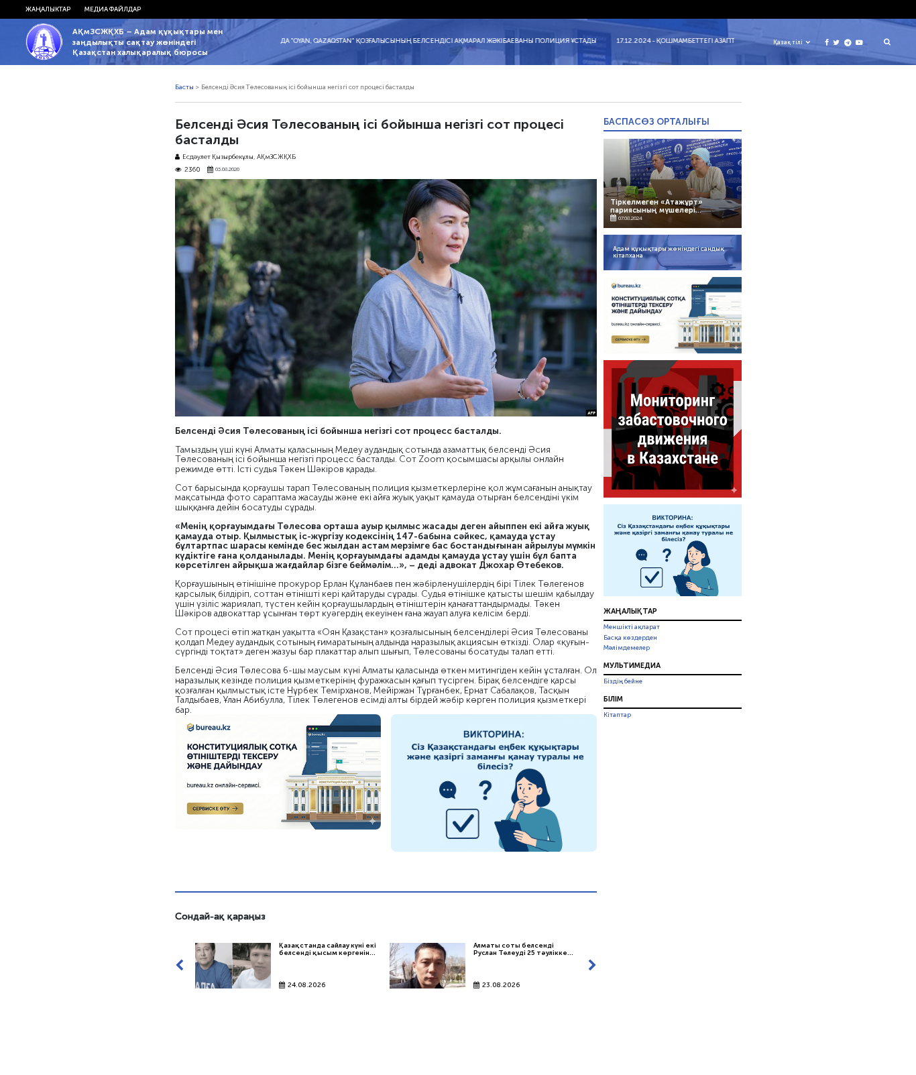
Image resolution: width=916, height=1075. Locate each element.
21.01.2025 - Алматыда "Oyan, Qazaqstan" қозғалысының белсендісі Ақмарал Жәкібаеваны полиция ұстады (373, 41)
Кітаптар (617, 715)
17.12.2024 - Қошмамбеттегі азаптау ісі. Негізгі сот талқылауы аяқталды (713, 41)
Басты (184, 87)
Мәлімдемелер (627, 648)
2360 (192, 170)
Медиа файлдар (112, 9)
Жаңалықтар (630, 611)
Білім (613, 698)
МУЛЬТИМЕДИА (632, 665)
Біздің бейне (623, 681)
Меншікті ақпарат (632, 627)
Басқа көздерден (630, 638)
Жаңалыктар (47, 9)
